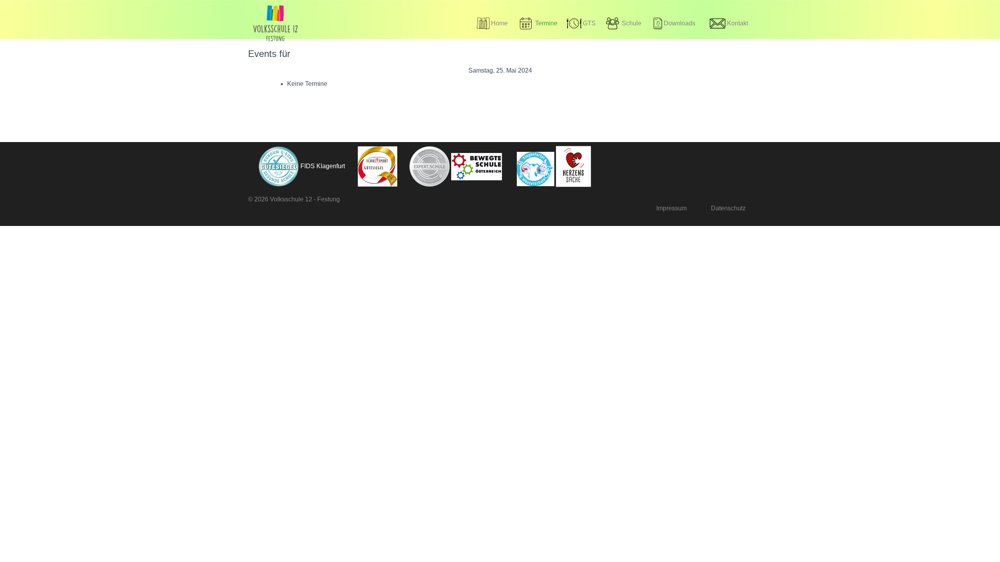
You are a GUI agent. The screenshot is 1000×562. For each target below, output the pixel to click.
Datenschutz (728, 208)
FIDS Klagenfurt (322, 166)
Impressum (671, 208)
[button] (623, 23)
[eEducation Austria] (424, 166)
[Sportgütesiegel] (371, 166)
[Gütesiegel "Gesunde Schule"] (273, 166)
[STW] (529, 166)
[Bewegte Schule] (476, 166)
